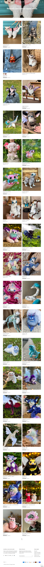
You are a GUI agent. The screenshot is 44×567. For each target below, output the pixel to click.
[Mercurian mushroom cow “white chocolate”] (31, 61)
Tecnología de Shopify (12, 564)
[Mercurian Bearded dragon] (31, 349)
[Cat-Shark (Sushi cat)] (12, 32)
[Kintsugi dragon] (31, 292)
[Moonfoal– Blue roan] (31, 179)
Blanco (4, 74)
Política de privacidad (37, 552)
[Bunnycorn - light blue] (12, 349)
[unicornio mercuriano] (12, 321)
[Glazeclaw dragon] (12, 435)
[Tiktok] (12, 555)
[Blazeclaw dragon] (12, 406)
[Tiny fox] (12, 520)
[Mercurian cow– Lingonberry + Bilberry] (12, 463)
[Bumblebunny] (31, 463)
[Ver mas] (22, 539)
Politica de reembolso (37, 553)
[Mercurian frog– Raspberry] (12, 179)
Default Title (23, 104)
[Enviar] (32, 555)
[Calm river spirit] (31, 378)
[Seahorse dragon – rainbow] (12, 263)
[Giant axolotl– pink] (12, 150)
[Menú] (1, 2)
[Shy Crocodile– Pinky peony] (31, 520)
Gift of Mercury (7, 564)
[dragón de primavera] (31, 91)
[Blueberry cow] (31, 263)
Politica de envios (36, 555)
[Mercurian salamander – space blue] (31, 235)
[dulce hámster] (12, 61)
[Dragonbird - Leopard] (31, 122)
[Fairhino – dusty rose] (12, 292)
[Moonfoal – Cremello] (31, 207)
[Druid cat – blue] (31, 321)
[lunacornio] (12, 207)
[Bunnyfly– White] (31, 435)
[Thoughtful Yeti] (12, 378)
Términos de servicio (37, 556)
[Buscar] (40, 2)
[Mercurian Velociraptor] (12, 122)
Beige (5, 74)
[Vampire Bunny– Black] (12, 91)
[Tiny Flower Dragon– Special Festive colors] (31, 492)
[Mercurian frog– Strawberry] (31, 150)
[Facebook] (3, 555)
